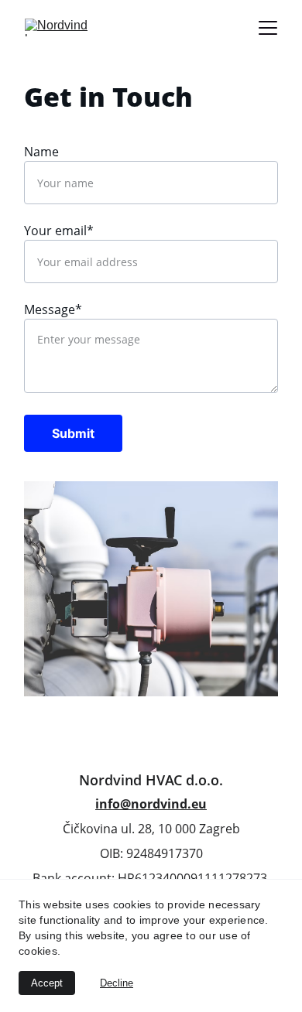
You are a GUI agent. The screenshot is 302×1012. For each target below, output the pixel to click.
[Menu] (268, 28)
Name (41, 151)
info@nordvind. (143, 803)
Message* (53, 309)
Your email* (59, 230)
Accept (47, 983)
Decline (116, 983)
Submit (73, 433)
